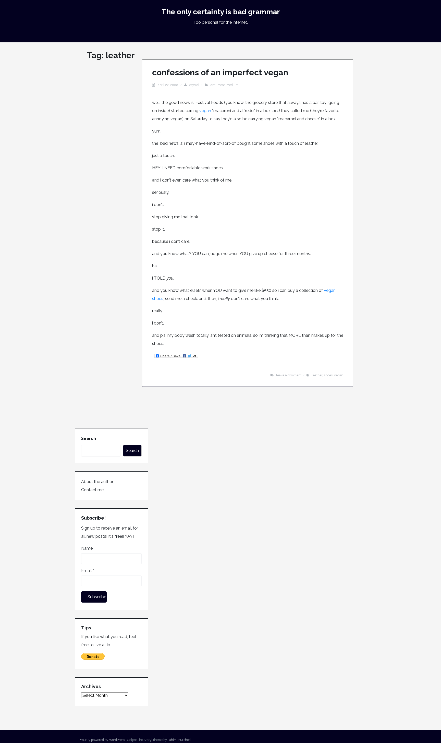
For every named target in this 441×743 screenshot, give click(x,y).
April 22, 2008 (168, 85)
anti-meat (218, 85)
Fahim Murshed (179, 740)
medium (232, 85)
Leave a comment (288, 375)
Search (88, 438)
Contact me (92, 489)
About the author (97, 481)
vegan (205, 110)
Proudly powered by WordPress (102, 740)
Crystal (194, 85)
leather (317, 375)
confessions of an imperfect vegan (220, 72)
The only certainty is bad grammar (221, 12)
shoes (328, 375)
